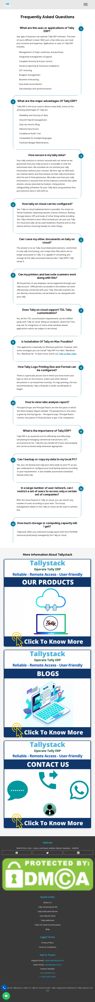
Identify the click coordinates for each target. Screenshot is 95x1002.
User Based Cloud (47, 916)
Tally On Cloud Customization (47, 924)
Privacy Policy (47, 942)
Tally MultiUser (47, 920)
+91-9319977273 (47, 973)
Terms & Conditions (47, 947)
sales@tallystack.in (53, 964)
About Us (47, 902)
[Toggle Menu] (85, 4)
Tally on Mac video (68, 353)
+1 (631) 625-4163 (47, 976)
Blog (47, 929)
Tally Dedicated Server (47, 911)
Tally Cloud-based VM (47, 907)
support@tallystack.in (54, 960)
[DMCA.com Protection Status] (47, 874)
